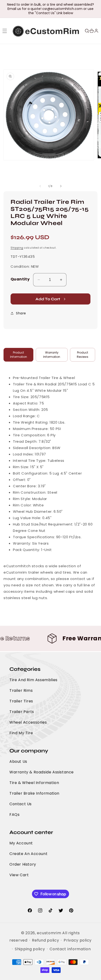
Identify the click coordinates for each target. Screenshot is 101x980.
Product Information (18, 354)
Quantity (20, 279)
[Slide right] (61, 186)
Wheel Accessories (28, 722)
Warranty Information (51, 354)
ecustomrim (49, 933)
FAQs (14, 814)
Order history (22, 864)
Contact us (20, 804)
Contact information (70, 949)
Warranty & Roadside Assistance (41, 772)
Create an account (28, 853)
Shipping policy (30, 949)
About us (18, 761)
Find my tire (21, 733)
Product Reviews (82, 354)
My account (21, 843)
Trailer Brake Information (34, 793)
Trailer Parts (21, 711)
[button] (4, 31)
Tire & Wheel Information (34, 782)
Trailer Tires (21, 701)
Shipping (17, 248)
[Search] (87, 31)
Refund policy (45, 940)
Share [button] (21, 313)
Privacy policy (78, 940)
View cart (19, 875)
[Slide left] (40, 186)
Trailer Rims (21, 690)
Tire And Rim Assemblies (33, 680)
